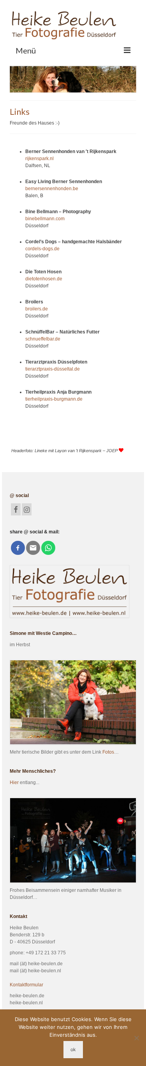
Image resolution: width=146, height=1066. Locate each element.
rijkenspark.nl (39, 158)
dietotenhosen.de (43, 279)
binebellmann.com (45, 218)
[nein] (136, 1038)
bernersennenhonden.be (51, 188)
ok (73, 1049)
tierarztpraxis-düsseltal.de (52, 369)
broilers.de (36, 309)
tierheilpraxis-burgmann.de (54, 399)
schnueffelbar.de (42, 339)
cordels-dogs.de (42, 248)
